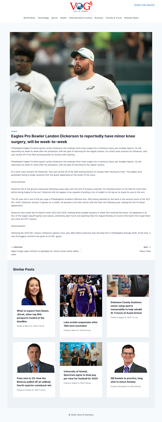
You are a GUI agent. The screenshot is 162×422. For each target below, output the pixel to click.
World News (29, 18)
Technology (43, 18)
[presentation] (34, 290)
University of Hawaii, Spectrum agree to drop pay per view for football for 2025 (81, 375)
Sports (54, 18)
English (137, 5)
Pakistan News (131, 18)
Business (99, 18)
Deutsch (151, 5)
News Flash (145, 249)
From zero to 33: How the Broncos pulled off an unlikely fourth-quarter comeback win (34, 382)
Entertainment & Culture (80, 18)
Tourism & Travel (114, 18)
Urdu (143, 5)
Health (63, 18)
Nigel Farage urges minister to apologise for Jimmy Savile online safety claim (45, 251)
